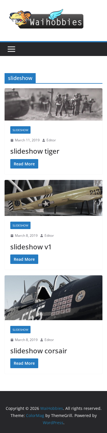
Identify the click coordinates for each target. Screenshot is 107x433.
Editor (51, 140)
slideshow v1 (31, 246)
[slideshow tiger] (53, 104)
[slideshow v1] (53, 198)
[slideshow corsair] (53, 297)
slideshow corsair (38, 350)
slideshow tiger (34, 151)
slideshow (20, 130)
